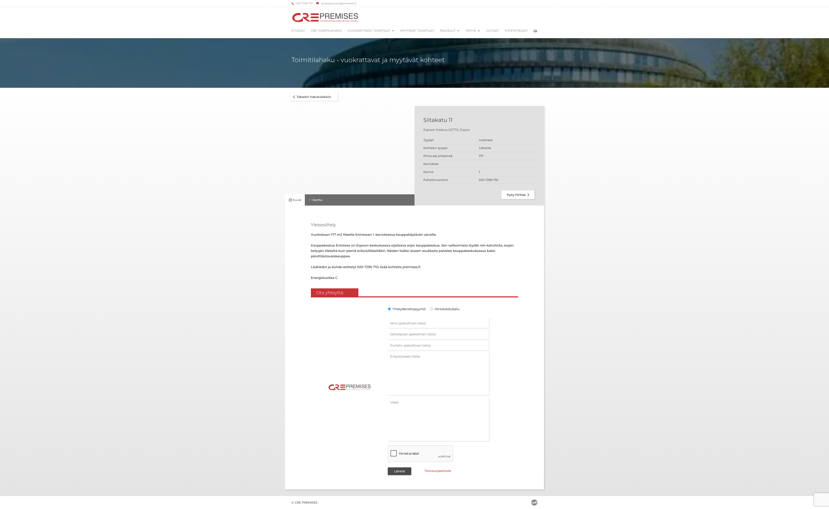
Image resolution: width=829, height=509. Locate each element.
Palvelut (448, 31)
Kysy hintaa (516, 195)
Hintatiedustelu (447, 309)
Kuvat (297, 200)
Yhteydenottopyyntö (408, 309)
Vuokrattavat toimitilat (369, 31)
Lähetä (399, 471)
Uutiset (492, 31)
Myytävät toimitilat (417, 31)
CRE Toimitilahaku (326, 31)
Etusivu (298, 31)
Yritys (470, 31)
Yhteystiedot (516, 31)
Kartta (317, 200)
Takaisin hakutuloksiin (314, 97)
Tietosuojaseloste (437, 471)
